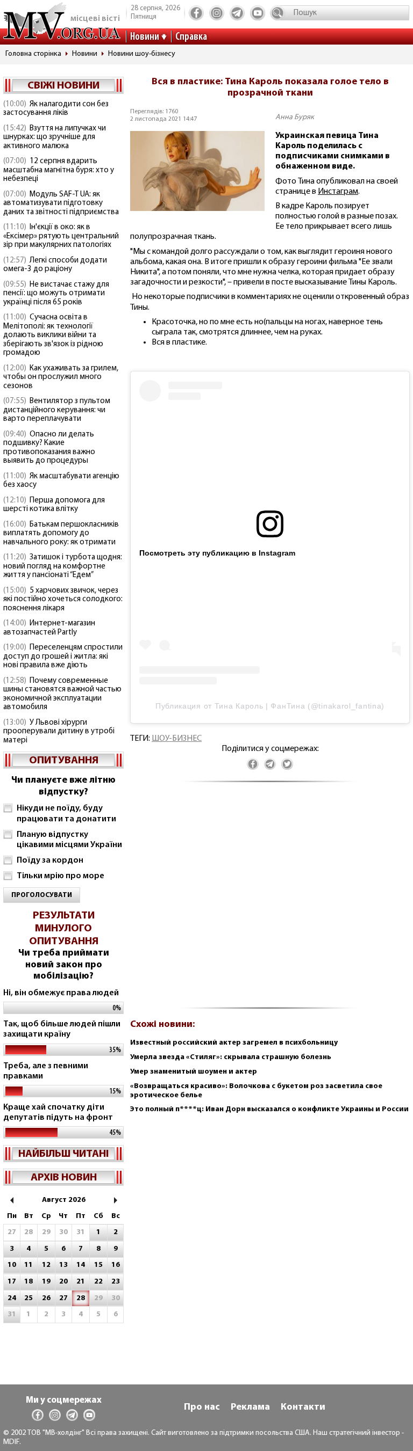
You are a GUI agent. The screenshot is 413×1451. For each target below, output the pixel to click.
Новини (144, 37)
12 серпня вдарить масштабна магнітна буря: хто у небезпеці (58, 170)
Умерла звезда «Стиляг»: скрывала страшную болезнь (230, 1057)
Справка (191, 37)
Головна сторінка (33, 54)
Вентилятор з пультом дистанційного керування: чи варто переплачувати (56, 410)
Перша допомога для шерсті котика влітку (54, 505)
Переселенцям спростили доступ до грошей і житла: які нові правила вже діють (63, 656)
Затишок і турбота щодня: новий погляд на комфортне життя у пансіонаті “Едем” (62, 566)
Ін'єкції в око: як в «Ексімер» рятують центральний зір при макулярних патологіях (61, 236)
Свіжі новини (63, 86)
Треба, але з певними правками (45, 1071)
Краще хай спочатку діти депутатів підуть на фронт (58, 1112)
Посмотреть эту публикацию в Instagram (217, 553)
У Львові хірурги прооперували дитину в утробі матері (59, 732)
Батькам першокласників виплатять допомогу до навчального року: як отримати (61, 533)
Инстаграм (338, 191)
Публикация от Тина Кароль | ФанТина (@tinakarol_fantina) (269, 706)
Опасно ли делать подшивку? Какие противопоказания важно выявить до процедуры (49, 448)
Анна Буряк (294, 117)
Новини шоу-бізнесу (141, 54)
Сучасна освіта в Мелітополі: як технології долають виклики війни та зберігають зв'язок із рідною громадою (53, 335)
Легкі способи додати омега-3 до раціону (55, 265)
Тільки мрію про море (60, 876)
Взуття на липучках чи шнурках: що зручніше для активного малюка (54, 137)
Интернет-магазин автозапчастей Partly (49, 628)
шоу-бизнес (177, 738)
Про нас (202, 1407)
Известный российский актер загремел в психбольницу (234, 1043)
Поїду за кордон (50, 860)
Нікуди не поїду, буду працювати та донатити (66, 813)
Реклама (250, 1407)
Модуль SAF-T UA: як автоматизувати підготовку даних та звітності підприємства (61, 203)
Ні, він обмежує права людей (61, 993)
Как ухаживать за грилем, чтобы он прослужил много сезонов (60, 377)
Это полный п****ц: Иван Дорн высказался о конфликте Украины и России (269, 1109)
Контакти (303, 1407)
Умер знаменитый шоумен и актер (193, 1072)
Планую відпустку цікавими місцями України (69, 839)
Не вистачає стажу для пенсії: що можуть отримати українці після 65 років (56, 294)
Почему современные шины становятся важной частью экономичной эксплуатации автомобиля (62, 694)
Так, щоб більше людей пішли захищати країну (61, 1029)
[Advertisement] (270, 900)
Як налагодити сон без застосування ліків (56, 109)
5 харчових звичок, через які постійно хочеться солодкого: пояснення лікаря (63, 600)
